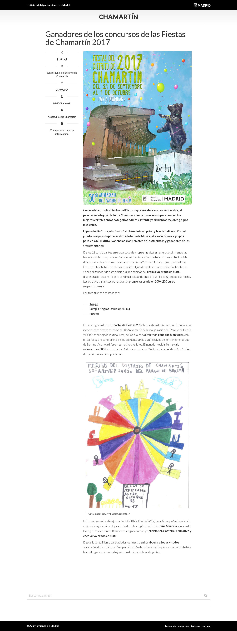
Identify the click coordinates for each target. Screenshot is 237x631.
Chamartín (118, 17)
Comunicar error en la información (62, 132)
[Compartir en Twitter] (61, 59)
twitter (195, 626)
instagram (183, 626)
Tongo (94, 304)
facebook (170, 626)
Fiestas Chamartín (66, 116)
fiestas (51, 116)
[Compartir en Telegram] (65, 59)
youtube (206, 626)
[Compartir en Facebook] (57, 59)
